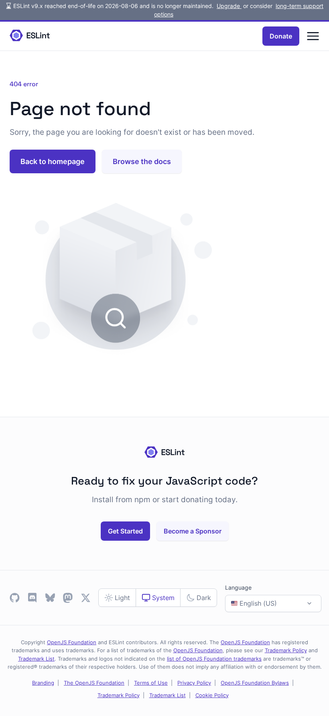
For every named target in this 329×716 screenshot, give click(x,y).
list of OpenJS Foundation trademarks (214, 658)
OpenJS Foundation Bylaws (255, 682)
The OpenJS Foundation (94, 682)
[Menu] (313, 36)
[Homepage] (30, 35)
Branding (43, 682)
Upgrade (229, 5)
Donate (281, 36)
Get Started (125, 531)
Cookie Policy (212, 695)
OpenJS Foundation (71, 642)
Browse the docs (142, 161)
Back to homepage (52, 161)
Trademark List (36, 658)
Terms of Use (151, 682)
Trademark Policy (286, 650)
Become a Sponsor (192, 531)
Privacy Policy (194, 682)
